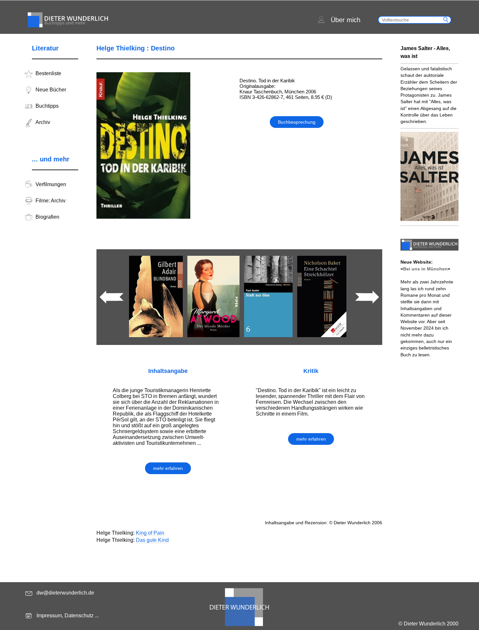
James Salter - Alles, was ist (425, 52)
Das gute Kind (152, 540)
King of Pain (150, 533)
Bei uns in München (425, 268)
